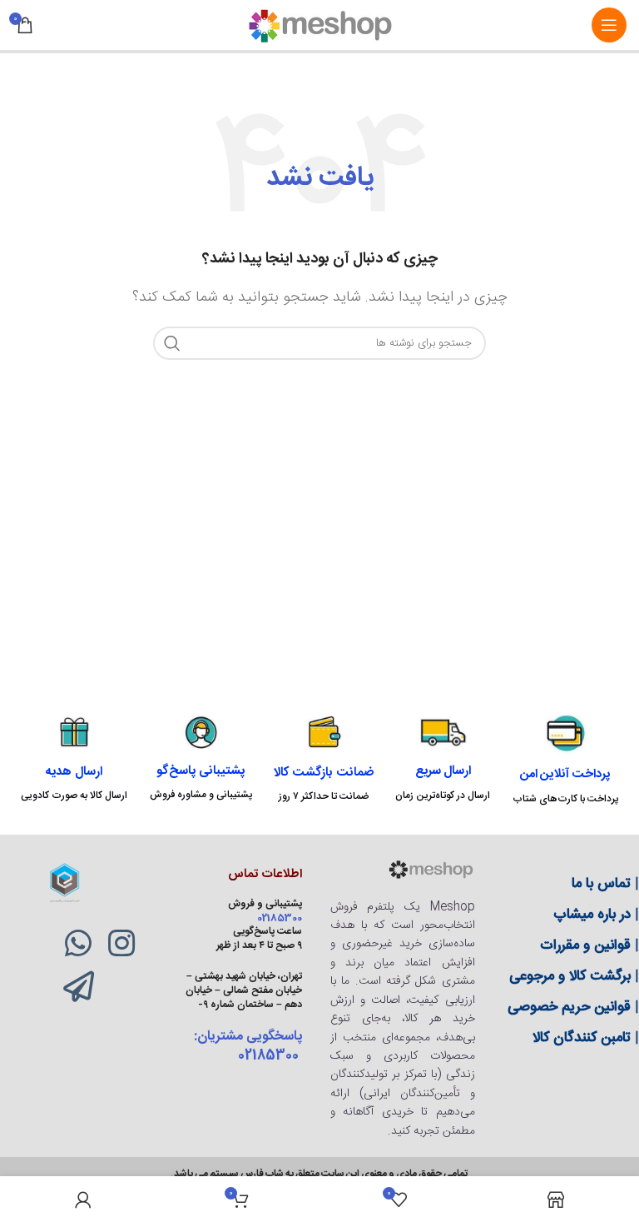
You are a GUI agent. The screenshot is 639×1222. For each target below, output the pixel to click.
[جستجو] (172, 343)
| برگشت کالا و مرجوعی (574, 976)
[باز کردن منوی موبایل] (609, 25)
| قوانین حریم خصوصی (573, 1007)
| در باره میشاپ (596, 914)
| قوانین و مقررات (589, 945)
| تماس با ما (605, 883)
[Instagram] (121, 943)
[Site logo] (319, 25)
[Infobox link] (565, 759)
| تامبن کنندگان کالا (585, 1038)
